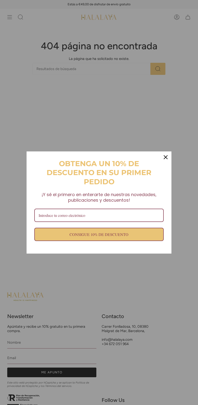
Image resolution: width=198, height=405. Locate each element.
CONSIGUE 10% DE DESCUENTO (99, 234)
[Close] (165, 157)
